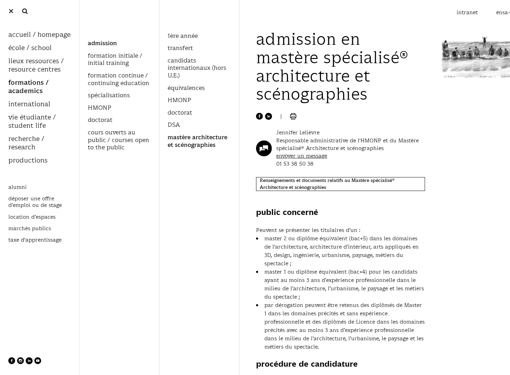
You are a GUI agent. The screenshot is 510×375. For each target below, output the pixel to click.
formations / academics (28, 86)
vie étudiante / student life (32, 121)
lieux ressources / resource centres (35, 65)
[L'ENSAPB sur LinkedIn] (30, 362)
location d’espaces (32, 217)
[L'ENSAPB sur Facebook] (12, 362)
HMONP (99, 108)
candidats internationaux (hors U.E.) (197, 68)
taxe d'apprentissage (34, 239)
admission (102, 43)
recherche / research (26, 143)
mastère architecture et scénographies (197, 141)
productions (28, 160)
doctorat (100, 120)
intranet (468, 12)
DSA (174, 125)
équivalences (186, 88)
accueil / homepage (39, 35)
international (29, 104)
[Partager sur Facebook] (259, 116)
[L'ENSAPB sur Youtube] (37, 362)
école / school (30, 48)
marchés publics (29, 228)
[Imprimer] (293, 116)
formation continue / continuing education (118, 79)
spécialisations (109, 95)
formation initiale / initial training (115, 59)
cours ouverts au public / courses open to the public (118, 140)
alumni (17, 187)
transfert (180, 48)
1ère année (183, 36)
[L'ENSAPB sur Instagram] (21, 362)
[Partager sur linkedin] (268, 116)
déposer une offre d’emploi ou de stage (35, 202)
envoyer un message (301, 155)
